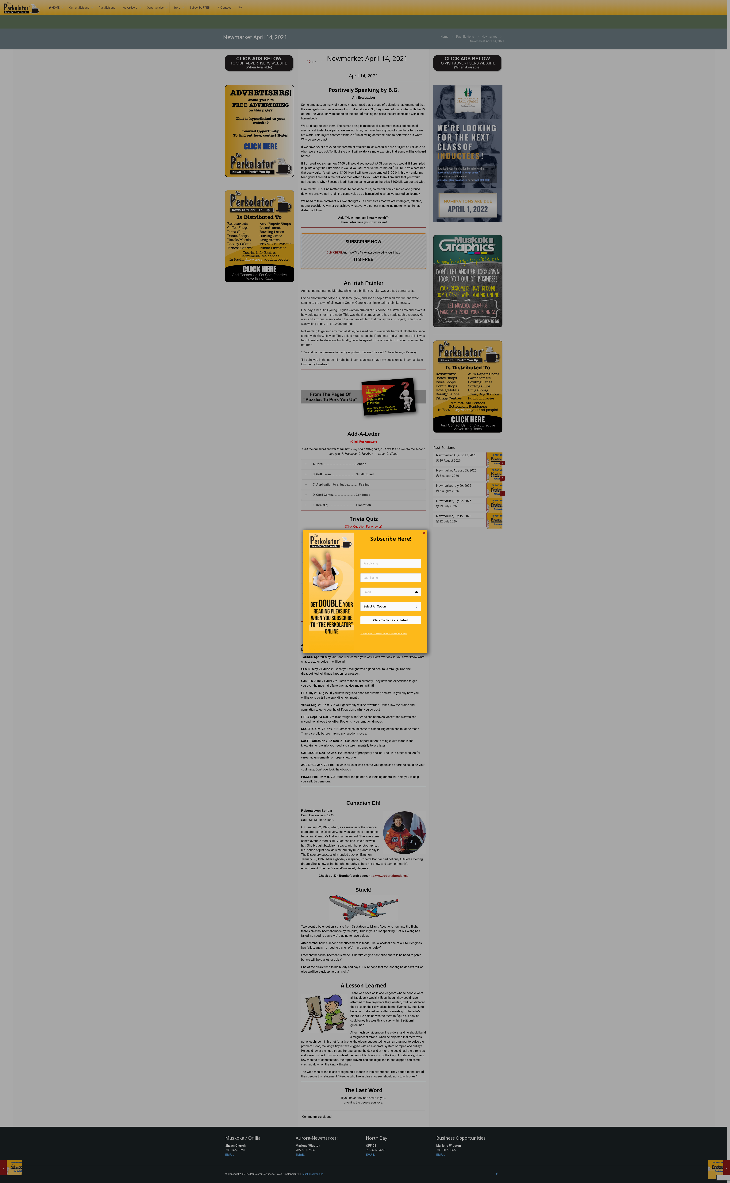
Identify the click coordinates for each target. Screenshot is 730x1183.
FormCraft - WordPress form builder (383, 633)
